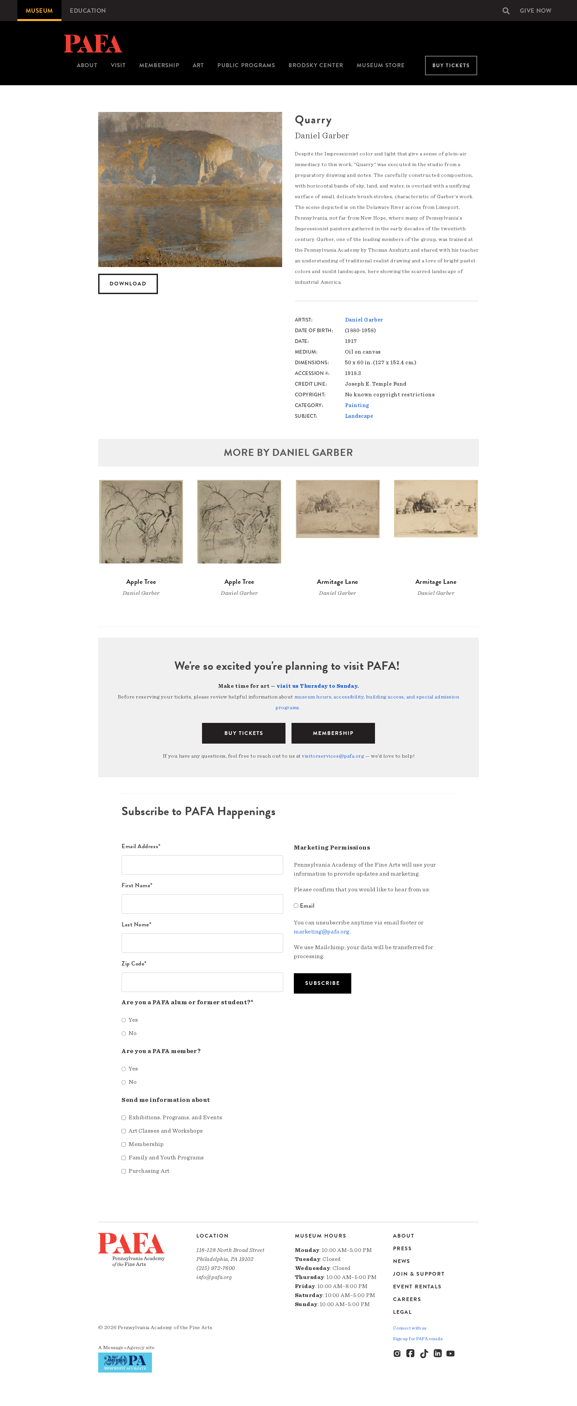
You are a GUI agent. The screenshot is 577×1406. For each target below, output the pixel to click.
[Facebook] (411, 1354)
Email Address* (141, 846)
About (87, 65)
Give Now (535, 10)
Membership (159, 65)
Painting (357, 405)
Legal (402, 1312)
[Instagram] (397, 1354)
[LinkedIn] (437, 1354)
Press (402, 1249)
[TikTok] (424, 1354)
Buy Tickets (451, 65)
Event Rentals (417, 1287)
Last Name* (137, 924)
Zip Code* (134, 963)
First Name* (137, 885)
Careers (407, 1299)
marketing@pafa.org (322, 932)
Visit (118, 65)
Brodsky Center (315, 65)
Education (88, 10)
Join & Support (419, 1274)
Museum (39, 10)
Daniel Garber (364, 320)
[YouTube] (451, 1354)
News (401, 1261)
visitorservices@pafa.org (333, 756)
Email (307, 905)
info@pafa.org (214, 1277)
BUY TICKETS (243, 733)
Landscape (359, 416)
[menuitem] (39, 10)
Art (198, 65)
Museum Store (381, 65)
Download (128, 284)
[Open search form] (506, 10)
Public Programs (246, 65)
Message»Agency (124, 1347)
